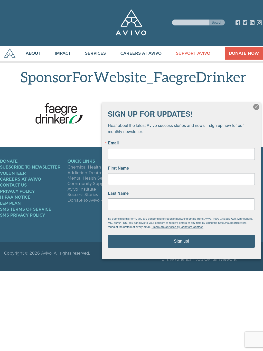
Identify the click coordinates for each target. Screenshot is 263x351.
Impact (63, 53)
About (33, 53)
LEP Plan (10, 203)
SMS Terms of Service (25, 209)
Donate (9, 161)
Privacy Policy (17, 191)
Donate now (244, 53)
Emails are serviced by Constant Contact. (177, 227)
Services (95, 53)
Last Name (118, 193)
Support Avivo (193, 53)
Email (113, 143)
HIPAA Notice (15, 197)
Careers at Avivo (141, 53)
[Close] (256, 107)
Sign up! (181, 241)
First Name (118, 168)
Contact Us (13, 185)
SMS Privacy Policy (22, 215)
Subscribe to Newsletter (30, 167)
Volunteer (13, 173)
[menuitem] (27, 53)
